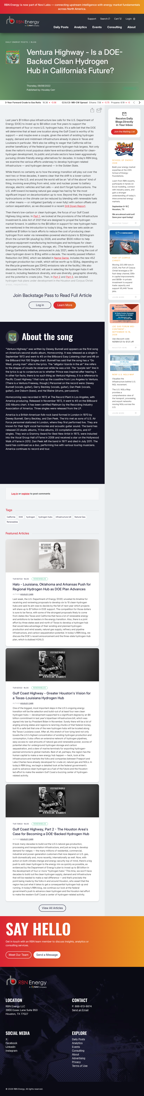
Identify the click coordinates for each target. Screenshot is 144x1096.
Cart (116, 18)
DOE (21, 517)
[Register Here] (124, 313)
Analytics (80, 27)
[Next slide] (139, 102)
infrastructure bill (63, 517)
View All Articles (52, 908)
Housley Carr (48, 89)
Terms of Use (79, 1065)
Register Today (120, 223)
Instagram (11, 1050)
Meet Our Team (18, 954)
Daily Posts (61, 27)
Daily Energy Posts (17, 42)
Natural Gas (80, 517)
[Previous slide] (134, 102)
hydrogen (30, 517)
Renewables (130, 88)
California (11, 517)
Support (92, 18)
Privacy (76, 1061)
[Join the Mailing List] (99, 110)
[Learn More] (124, 242)
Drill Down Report (75, 206)
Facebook (11, 1042)
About (131, 27)
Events (97, 27)
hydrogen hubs (45, 517)
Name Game (61, 257)
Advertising (78, 1058)
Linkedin (10, 1046)
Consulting (114, 27)
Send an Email (80, 1010)
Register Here (119, 348)
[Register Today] (124, 149)
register (25, 493)
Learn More (64, 305)
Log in (40, 305)
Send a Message (47, 954)
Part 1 (36, 216)
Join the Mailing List (124, 131)
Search (104, 18)
